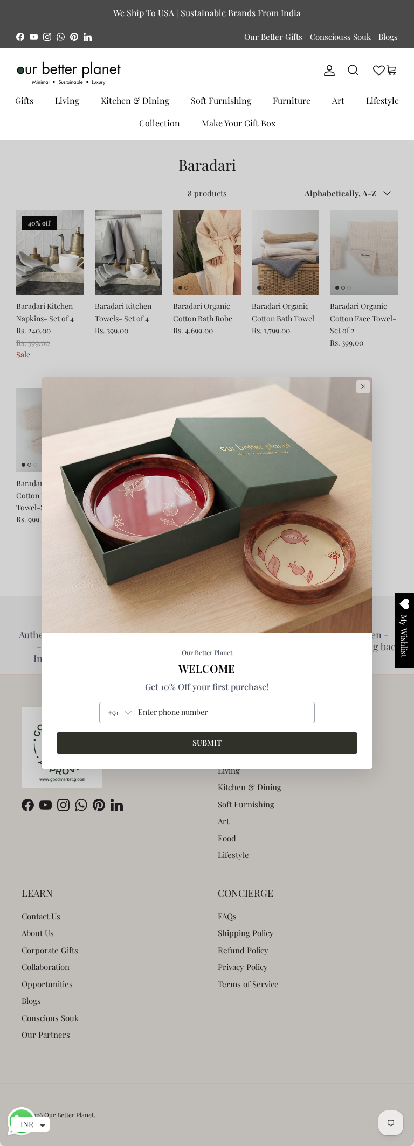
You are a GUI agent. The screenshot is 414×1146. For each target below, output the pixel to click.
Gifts (24, 100)
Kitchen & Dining (135, 100)
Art (338, 100)
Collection (159, 123)
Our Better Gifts (273, 36)
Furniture (291, 100)
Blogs (388, 36)
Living (67, 100)
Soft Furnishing (221, 100)
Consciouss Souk (340, 36)
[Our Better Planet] (68, 73)
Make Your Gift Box (238, 123)
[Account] (327, 70)
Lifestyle (382, 100)
